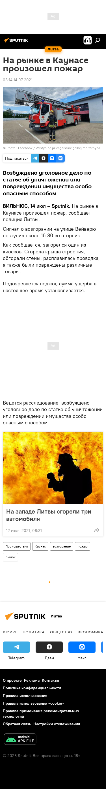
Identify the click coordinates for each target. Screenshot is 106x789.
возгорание (62, 546)
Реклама (32, 680)
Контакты (50, 680)
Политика (33, 631)
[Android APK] (20, 740)
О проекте (12, 680)
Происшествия (16, 546)
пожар (82, 546)
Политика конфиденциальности (32, 687)
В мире (10, 631)
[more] (96, 530)
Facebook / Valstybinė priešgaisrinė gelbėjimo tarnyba (59, 148)
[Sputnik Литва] (17, 42)
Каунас (40, 546)
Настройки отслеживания (56, 723)
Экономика (90, 631)
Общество (61, 631)
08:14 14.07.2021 (18, 79)
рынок (10, 557)
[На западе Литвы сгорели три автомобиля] (53, 468)
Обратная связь (17, 723)
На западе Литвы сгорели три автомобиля (48, 515)
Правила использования (25, 695)
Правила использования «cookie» (33, 703)
